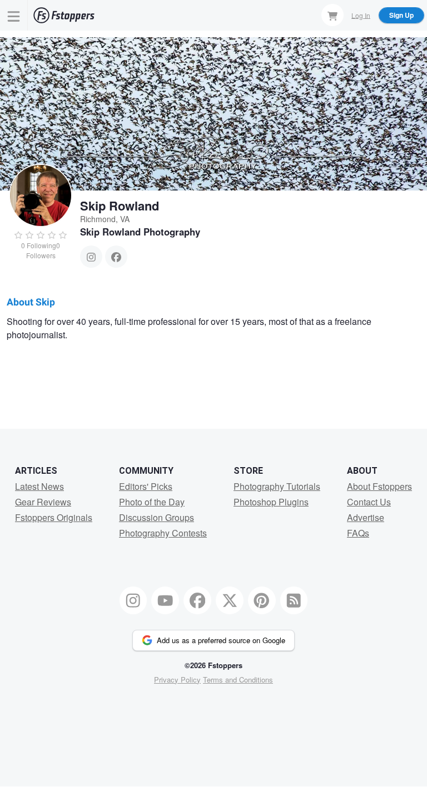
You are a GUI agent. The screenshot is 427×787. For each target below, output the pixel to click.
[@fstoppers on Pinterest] (262, 600)
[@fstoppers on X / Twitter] (230, 600)
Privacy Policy (177, 679)
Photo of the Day (152, 501)
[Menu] (14, 15)
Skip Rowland (119, 205)
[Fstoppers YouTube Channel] (165, 600)
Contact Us (369, 501)
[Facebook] (116, 256)
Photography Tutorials (277, 486)
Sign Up (401, 15)
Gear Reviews (43, 501)
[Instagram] (91, 256)
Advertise (365, 517)
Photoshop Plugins (271, 501)
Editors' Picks (145, 486)
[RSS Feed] (294, 600)
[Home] (64, 15)
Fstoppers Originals (53, 517)
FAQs (358, 533)
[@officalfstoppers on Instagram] (133, 600)
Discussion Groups (156, 517)
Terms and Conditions (238, 679)
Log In (360, 14)
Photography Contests (163, 533)
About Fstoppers (379, 486)
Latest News (39, 486)
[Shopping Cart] (332, 15)
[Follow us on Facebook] (197, 600)
